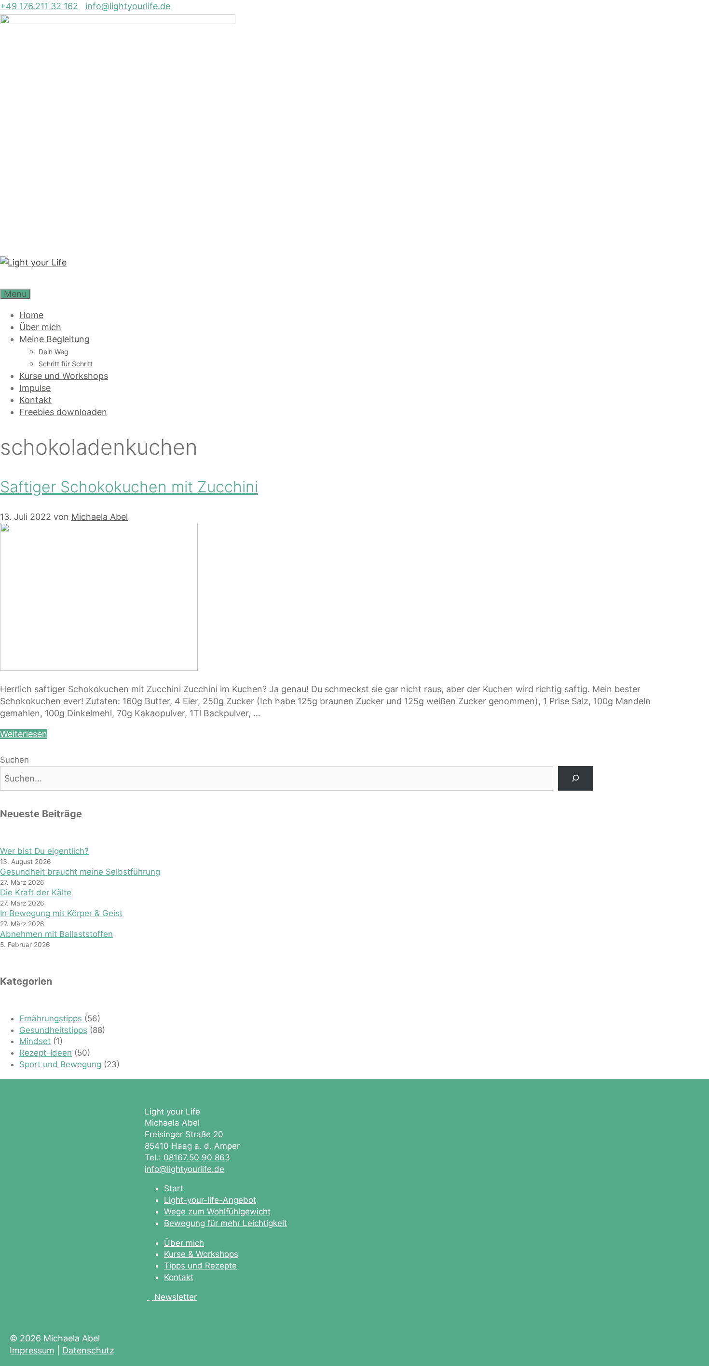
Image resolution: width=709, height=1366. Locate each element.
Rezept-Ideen (45, 1053)
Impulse (35, 388)
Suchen (14, 760)
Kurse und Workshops (63, 376)
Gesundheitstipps (53, 1030)
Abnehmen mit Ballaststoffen (56, 934)
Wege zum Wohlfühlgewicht (217, 1211)
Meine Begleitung (54, 339)
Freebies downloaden (63, 412)
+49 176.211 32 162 (39, 6)
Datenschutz (88, 1350)
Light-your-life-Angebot (210, 1200)
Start (173, 1188)
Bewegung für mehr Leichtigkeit (225, 1223)
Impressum (32, 1350)
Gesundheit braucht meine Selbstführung (80, 872)
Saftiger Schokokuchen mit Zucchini (129, 486)
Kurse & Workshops (201, 1254)
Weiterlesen (23, 734)
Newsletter (175, 1297)
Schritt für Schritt (66, 364)
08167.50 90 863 (197, 1157)
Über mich (40, 327)
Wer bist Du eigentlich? (44, 851)
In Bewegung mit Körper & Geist (61, 913)
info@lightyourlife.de (127, 6)
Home (31, 315)
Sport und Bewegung (60, 1064)
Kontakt (35, 400)
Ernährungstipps (50, 1018)
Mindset (35, 1041)
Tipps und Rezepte (200, 1265)
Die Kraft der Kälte (35, 892)
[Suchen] (575, 778)
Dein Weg (53, 352)
